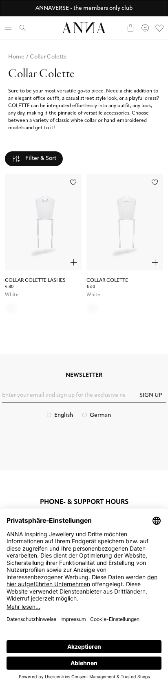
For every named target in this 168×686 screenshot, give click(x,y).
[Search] (23, 27)
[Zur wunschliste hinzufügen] (73, 182)
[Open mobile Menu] (8, 27)
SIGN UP (150, 395)
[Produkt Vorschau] (74, 262)
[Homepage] (84, 27)
